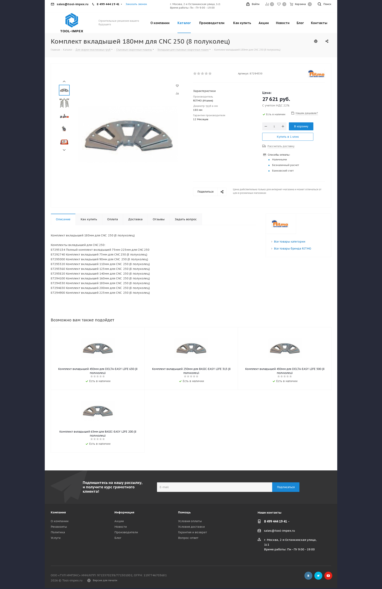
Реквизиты (59, 527)
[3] (203, 73)
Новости (120, 527)
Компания (58, 512)
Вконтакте (308, 576)
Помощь (184, 512)
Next (64, 150)
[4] (206, 73)
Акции (119, 521)
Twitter (318, 576)
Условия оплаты (190, 521)
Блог (117, 538)
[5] (210, 73)
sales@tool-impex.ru (279, 530)
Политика (58, 532)
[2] (199, 73)
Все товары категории (289, 241)
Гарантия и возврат (192, 532)
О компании (59, 521)
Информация (124, 512)
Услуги (55, 538)
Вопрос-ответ (188, 538)
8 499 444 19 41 (275, 521)
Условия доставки (191, 527)
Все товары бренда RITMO (292, 248)
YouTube (328, 576)
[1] (195, 73)
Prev (64, 81)
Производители (126, 532)
